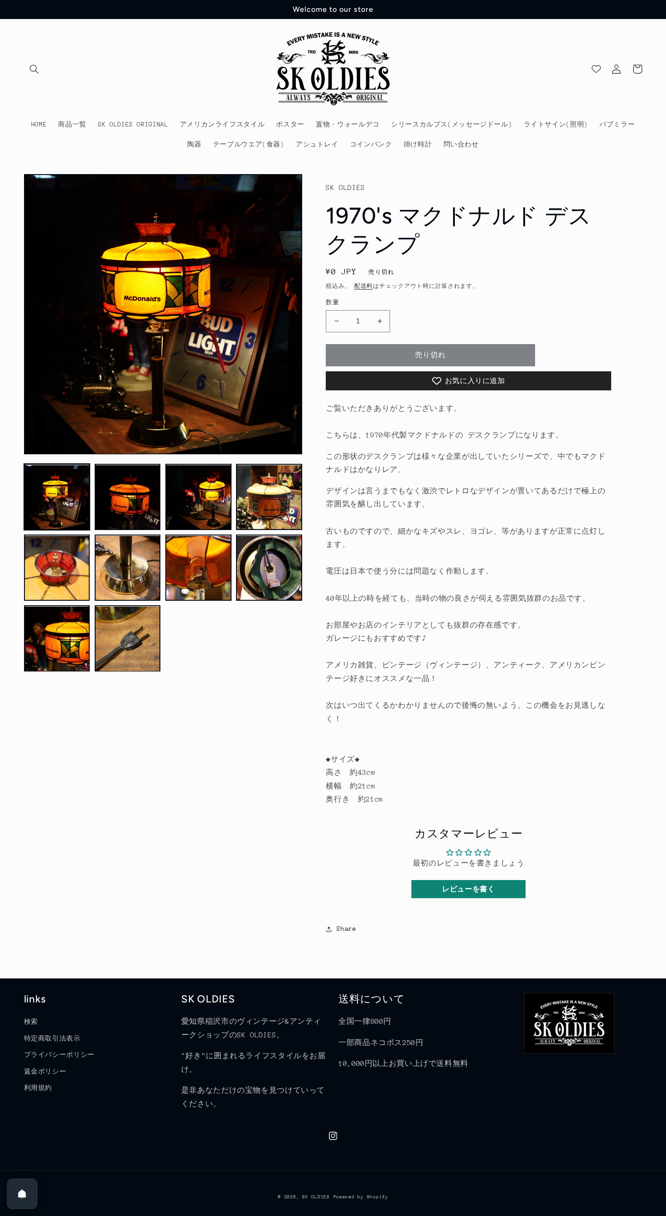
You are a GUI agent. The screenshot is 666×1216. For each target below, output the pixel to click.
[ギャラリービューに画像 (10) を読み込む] (128, 639)
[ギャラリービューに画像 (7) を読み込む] (198, 568)
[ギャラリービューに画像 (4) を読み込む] (269, 497)
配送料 (363, 286)
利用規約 (38, 1087)
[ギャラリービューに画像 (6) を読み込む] (128, 568)
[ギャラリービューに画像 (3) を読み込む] (198, 497)
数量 (332, 302)
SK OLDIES (316, 1197)
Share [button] (346, 928)
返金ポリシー (45, 1071)
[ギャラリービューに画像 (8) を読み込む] (269, 568)
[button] (34, 68)
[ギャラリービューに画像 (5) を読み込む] (57, 568)
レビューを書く (468, 889)
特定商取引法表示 (52, 1038)
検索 (31, 1021)
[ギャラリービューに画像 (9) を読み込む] (57, 639)
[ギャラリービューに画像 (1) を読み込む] (57, 497)
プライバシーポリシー (59, 1054)
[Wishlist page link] (596, 68)
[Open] (22, 1193)
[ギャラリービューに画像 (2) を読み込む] (128, 497)
